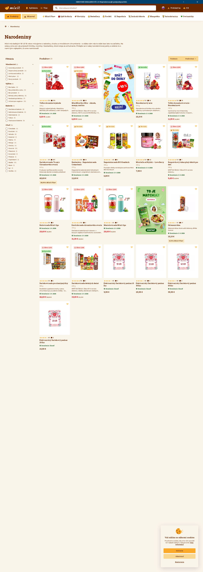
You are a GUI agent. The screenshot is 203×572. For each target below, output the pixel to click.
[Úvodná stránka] (12, 8)
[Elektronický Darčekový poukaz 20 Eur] (54, 326)
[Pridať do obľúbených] (67, 67)
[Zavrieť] (197, 2)
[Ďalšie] (184, 2)
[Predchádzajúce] (19, 2)
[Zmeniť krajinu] (163, 8)
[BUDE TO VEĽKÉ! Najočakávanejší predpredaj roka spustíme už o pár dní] (101, 2)
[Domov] (6, 26)
